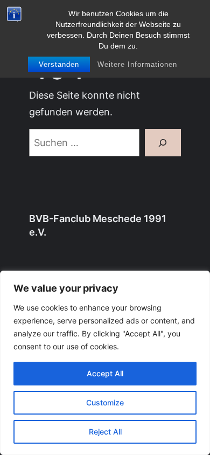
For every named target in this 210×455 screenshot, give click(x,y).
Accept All (105, 373)
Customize (105, 402)
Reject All (105, 431)
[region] (105, 363)
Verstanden (59, 64)
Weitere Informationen (137, 64)
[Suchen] (163, 142)
